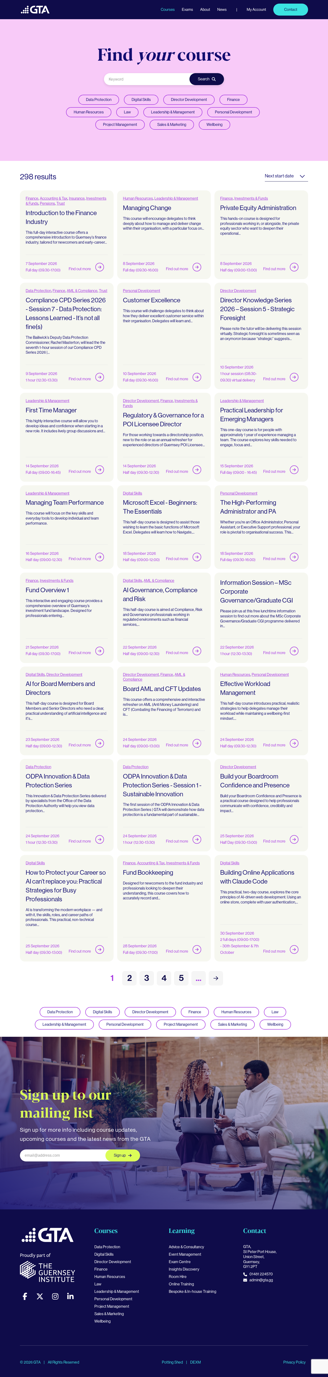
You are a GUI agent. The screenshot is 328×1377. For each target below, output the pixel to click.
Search (203, 79)
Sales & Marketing (171, 124)
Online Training (181, 1284)
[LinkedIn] (70, 1296)
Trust (60, 203)
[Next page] (216, 978)
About (205, 9)
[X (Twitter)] (40, 1296)
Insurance (77, 198)
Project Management (120, 124)
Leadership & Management (173, 112)
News (222, 9)
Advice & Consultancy (186, 1247)
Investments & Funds (251, 198)
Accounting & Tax (53, 198)
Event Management (185, 1254)
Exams (187, 9)
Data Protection (98, 99)
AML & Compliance (82, 290)
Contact (290, 9)
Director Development (189, 99)
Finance (233, 99)
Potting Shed (173, 1362)
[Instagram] (55, 1296)
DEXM (195, 1362)
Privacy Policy (294, 1362)
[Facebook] (25, 1296)
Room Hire (178, 1276)
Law (127, 112)
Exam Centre (180, 1262)
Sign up (120, 1155)
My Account (256, 9)
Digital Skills (141, 99)
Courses (168, 9)
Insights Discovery (184, 1269)
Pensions (47, 203)
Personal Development (233, 112)
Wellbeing (215, 124)
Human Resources (89, 112)
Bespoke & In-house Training (192, 1291)
